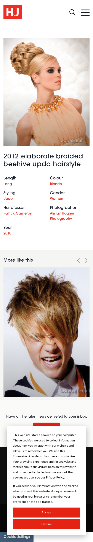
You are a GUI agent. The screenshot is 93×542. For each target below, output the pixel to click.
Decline (47, 524)
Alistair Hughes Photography (62, 216)
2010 (7, 233)
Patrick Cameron (17, 213)
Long (7, 184)
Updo (8, 199)
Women (56, 199)
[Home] (12, 12)
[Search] (72, 12)
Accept (46, 512)
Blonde (56, 184)
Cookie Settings (17, 537)
